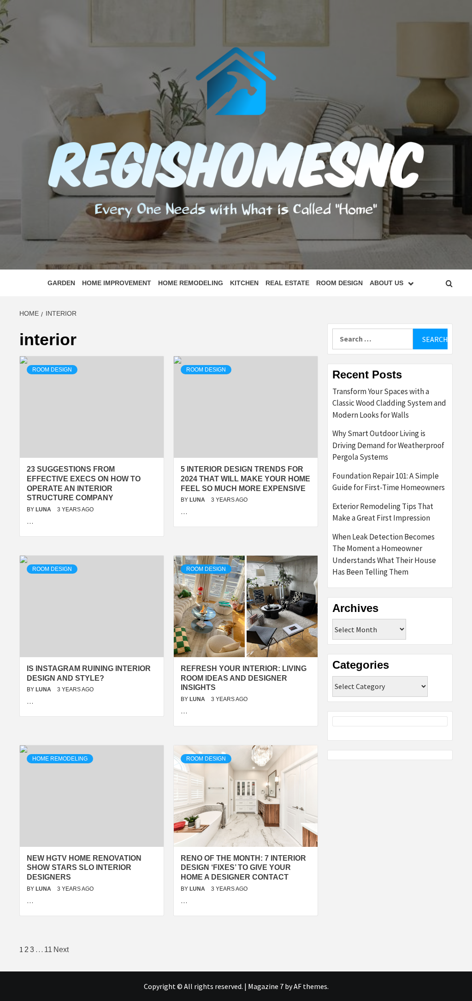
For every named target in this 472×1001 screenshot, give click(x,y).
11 (48, 949)
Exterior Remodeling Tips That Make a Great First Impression (382, 512)
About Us (386, 283)
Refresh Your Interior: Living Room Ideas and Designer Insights (244, 678)
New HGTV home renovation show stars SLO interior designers (84, 867)
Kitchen (244, 283)
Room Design (339, 283)
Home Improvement (116, 283)
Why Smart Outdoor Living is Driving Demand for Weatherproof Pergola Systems (388, 445)
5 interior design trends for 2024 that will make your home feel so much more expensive (245, 478)
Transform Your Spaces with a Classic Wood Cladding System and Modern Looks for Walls (389, 403)
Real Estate (287, 283)
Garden (61, 283)
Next (61, 949)
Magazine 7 (265, 986)
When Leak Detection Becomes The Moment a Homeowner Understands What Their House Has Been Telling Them (384, 554)
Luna (44, 509)
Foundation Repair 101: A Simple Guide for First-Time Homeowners (388, 482)
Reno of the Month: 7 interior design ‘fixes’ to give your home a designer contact (243, 867)
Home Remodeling (190, 283)
